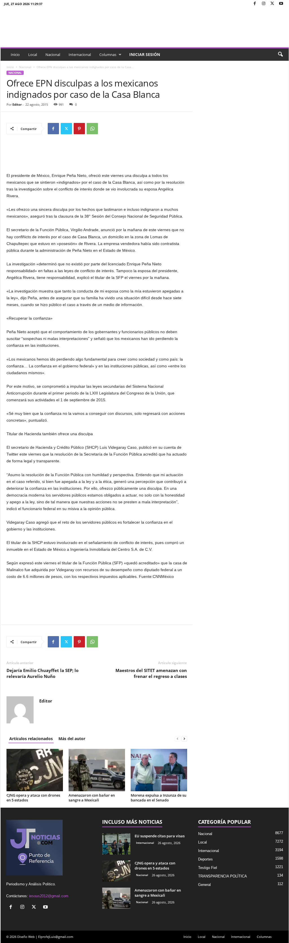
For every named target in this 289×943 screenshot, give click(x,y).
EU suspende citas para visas (160, 835)
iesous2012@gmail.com (48, 896)
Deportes (205, 859)
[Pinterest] (79, 128)
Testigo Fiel (207, 868)
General (204, 885)
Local (32, 54)
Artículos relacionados (31, 738)
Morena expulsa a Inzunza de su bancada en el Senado (158, 798)
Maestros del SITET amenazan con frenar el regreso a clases (151, 673)
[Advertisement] (97, 157)
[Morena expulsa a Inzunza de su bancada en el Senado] (159, 770)
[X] (272, 4)
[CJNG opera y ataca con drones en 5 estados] (34, 770)
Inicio (15, 54)
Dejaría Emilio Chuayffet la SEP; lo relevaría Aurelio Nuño (42, 673)
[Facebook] (254, 4)
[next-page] (184, 739)
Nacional (52, 54)
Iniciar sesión (144, 54)
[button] (280, 54)
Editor (17, 104)
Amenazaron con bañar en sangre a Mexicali (92, 798)
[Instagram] (263, 4)
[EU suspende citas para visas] (116, 844)
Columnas (107, 54)
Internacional (80, 54)
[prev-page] (177, 739)
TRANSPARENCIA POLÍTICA (222, 876)
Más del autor (71, 738)
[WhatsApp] (92, 128)
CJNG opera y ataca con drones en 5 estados (33, 798)
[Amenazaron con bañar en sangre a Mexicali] (97, 770)
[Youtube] (281, 4)
